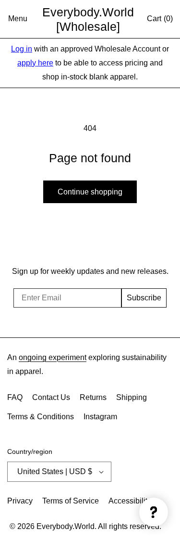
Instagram (100, 417)
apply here (35, 63)
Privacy (20, 501)
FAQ (15, 397)
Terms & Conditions (40, 417)
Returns (93, 397)
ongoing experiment (52, 357)
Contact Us (51, 397)
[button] (17, 19)
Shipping (131, 397)
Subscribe (144, 298)
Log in (21, 49)
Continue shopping (90, 192)
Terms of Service (70, 501)
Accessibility (129, 501)
